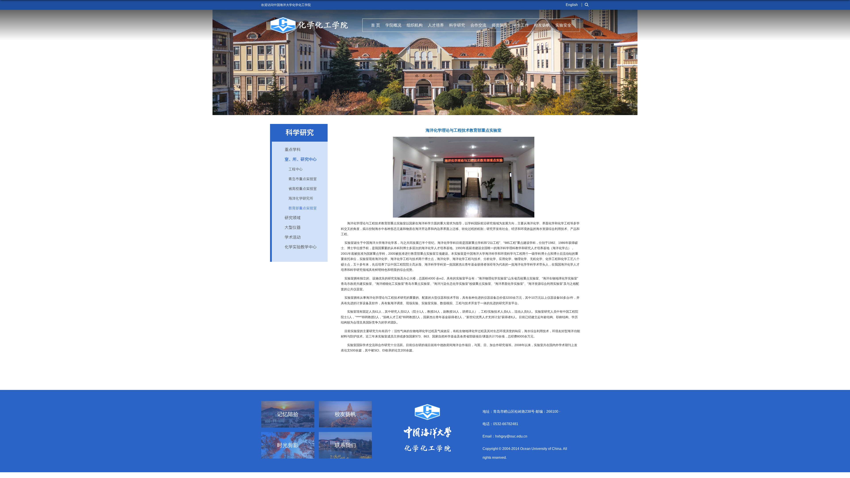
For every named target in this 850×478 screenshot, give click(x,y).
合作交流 (478, 25)
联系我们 (345, 445)
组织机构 (415, 25)
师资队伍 (500, 25)
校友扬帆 (542, 25)
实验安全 (563, 25)
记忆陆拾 (287, 414)
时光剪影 (287, 445)
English (572, 5)
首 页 (375, 25)
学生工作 (521, 25)
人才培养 (436, 25)
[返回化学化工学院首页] (309, 18)
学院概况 (393, 25)
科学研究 (457, 25)
